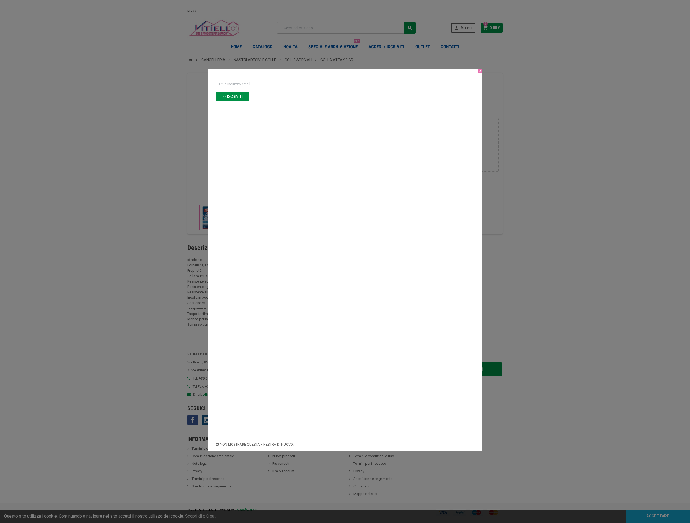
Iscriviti (234, 96)
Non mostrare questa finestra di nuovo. (257, 444)
